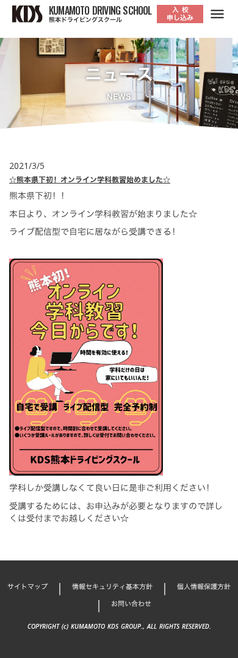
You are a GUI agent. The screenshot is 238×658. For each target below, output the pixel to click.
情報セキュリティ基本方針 (112, 587)
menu (217, 14)
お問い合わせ (131, 604)
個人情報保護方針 (204, 587)
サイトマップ (27, 587)
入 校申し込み (180, 14)
